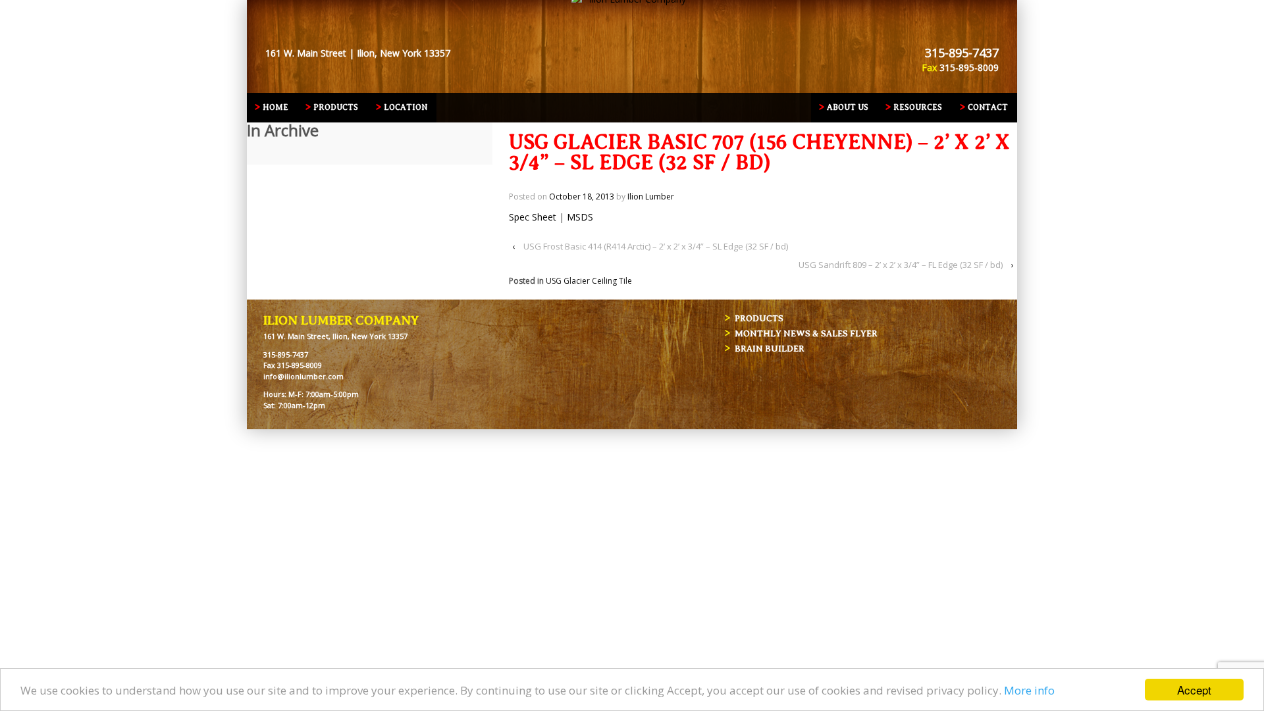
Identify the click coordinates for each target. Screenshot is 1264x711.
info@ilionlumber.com (303, 376)
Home (275, 107)
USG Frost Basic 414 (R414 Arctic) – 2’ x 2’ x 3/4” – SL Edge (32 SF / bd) (655, 246)
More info (1029, 690)
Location (405, 107)
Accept (1194, 689)
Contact (988, 107)
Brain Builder (769, 349)
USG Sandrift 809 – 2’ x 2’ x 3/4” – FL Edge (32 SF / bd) (901, 265)
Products (335, 107)
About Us (847, 107)
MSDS (580, 217)
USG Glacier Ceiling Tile (589, 280)
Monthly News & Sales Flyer (806, 333)
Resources (917, 107)
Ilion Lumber (650, 196)
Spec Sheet (532, 217)
